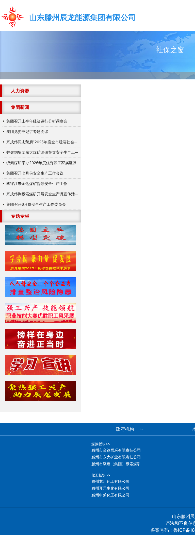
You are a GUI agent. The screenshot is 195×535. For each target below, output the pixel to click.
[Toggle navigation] (146, 16)
